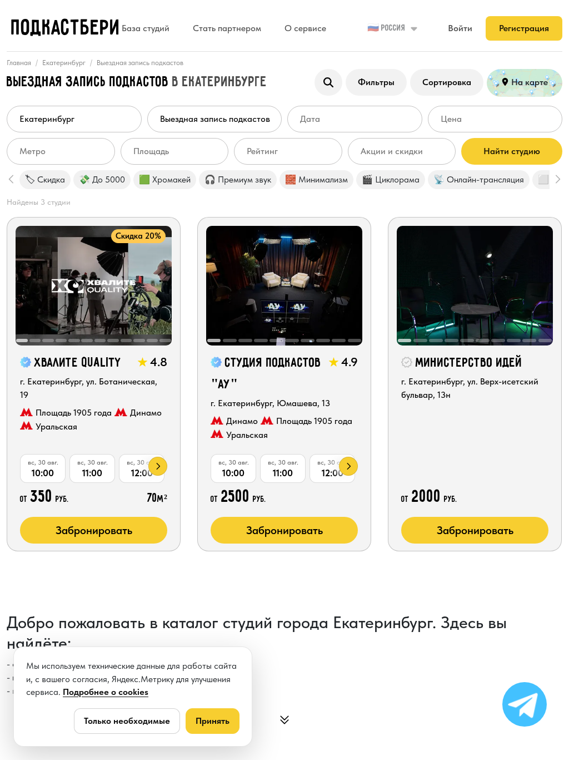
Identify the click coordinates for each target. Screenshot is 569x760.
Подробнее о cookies (105, 692)
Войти (460, 28)
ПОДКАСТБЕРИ (66, 29)
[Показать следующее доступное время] (157, 466)
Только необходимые (127, 720)
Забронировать (94, 530)
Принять (212, 720)
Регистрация (524, 28)
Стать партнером (227, 28)
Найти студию (511, 151)
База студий (145, 28)
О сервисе (305, 28)
